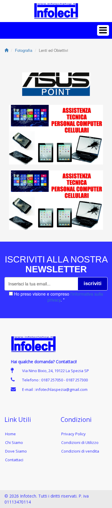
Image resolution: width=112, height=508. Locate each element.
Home (10, 433)
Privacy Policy (73, 433)
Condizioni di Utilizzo (80, 442)
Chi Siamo (14, 442)
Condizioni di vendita (80, 451)
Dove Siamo (16, 451)
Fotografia (23, 50)
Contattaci (14, 459)
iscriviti (93, 283)
